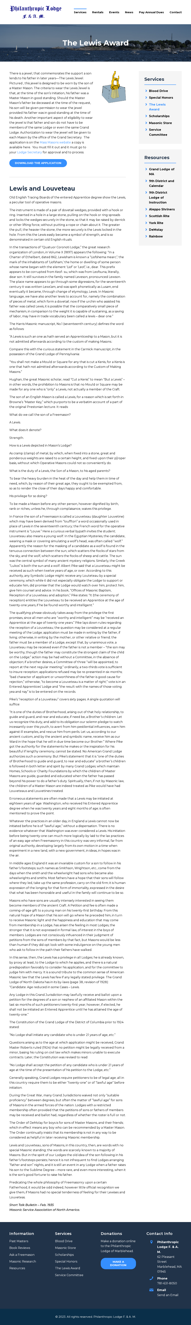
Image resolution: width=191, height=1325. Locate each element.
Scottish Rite (159, 216)
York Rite (156, 223)
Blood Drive (158, 91)
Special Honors (161, 97)
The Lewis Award (67, 1268)
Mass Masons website (55, 142)
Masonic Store (160, 123)
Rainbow (156, 236)
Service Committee (69, 1275)
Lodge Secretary (29, 152)
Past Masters (18, 1241)
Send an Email (168, 1295)
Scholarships (159, 116)
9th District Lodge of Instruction (158, 197)
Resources (17, 1268)
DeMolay (156, 229)
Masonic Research (22, 1261)
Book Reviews (19, 1248)
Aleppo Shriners (162, 209)
